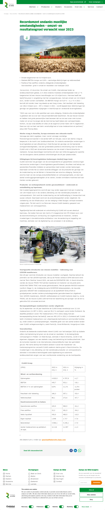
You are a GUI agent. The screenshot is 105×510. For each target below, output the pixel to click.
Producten (45, 7)
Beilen (33, 476)
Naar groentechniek (76, 2)
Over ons (78, 7)
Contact (99, 7)
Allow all (91, 490)
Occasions (68, 7)
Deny (91, 499)
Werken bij (60, 476)
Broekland (34, 479)
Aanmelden (96, 482)
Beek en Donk (36, 473)
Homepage (6, 13)
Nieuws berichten (13, 13)
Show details (85, 506)
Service (91, 7)
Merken (32, 7)
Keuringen (59, 479)
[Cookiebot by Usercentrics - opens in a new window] (10, 507)
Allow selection (91, 494)
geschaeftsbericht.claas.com (54, 440)
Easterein (34, 481)
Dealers (58, 7)
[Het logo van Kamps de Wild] (10, 5)
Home (8, 473)
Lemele (33, 484)
